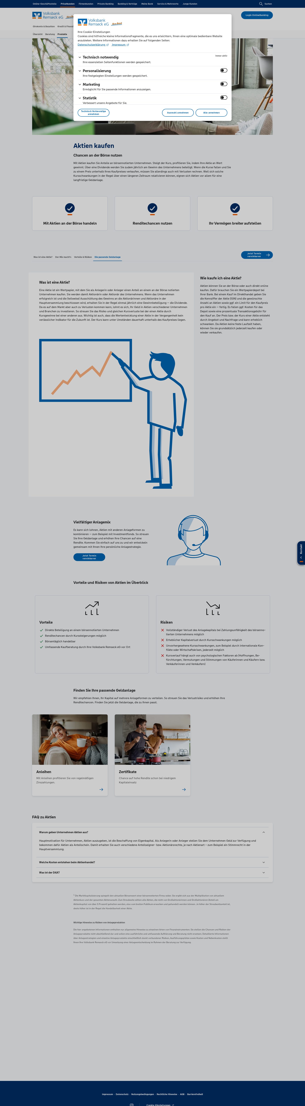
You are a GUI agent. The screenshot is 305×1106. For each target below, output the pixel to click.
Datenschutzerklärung (92, 44)
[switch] (223, 70)
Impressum (118, 44)
